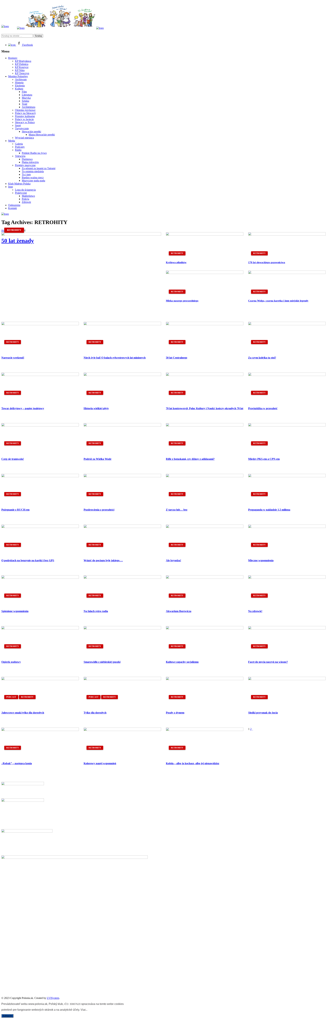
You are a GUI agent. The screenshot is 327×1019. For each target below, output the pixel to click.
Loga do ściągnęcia (25, 189)
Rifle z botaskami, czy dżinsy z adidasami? (190, 458)
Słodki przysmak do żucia (263, 712)
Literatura (27, 94)
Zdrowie (26, 202)
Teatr (24, 103)
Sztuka (25, 100)
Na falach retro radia (96, 611)
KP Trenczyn (22, 73)
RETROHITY (14, 230)
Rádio (18, 149)
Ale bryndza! (173, 560)
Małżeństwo (28, 195)
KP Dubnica (21, 64)
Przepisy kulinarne (25, 116)
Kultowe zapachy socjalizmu (182, 661)
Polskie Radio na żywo (34, 153)
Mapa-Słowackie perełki (42, 134)
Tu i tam (26, 174)
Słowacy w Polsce (25, 122)
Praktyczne (21, 192)
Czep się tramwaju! (12, 458)
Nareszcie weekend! (12, 357)
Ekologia (20, 85)
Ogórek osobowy (11, 661)
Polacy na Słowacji (25, 113)
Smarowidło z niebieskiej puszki (102, 661)
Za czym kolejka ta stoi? (262, 357)
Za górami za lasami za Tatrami (38, 168)
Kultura (19, 88)
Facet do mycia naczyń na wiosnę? (268, 661)
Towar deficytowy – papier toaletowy (22, 408)
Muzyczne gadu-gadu (33, 180)
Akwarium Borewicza (178, 611)
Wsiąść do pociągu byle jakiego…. (103, 560)
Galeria (19, 143)
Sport (18, 125)
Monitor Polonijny (18, 76)
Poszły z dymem (175, 712)
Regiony (12, 58)
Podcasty (20, 146)
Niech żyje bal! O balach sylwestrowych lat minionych (115, 357)
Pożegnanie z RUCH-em (15, 509)
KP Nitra (20, 70)
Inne (10, 186)
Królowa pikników (176, 262)
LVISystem (53, 998)
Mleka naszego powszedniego (182, 300)
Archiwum (21, 79)
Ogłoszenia (14, 205)
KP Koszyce (21, 67)
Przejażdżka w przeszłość (262, 408)
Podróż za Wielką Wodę (97, 458)
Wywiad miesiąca (24, 137)
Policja (25, 199)
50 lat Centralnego (176, 357)
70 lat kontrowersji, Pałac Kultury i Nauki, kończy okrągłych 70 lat (204, 408)
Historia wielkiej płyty (96, 408)
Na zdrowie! (255, 611)
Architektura (28, 107)
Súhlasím (7, 1016)
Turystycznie (22, 128)
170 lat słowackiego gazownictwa (266, 262)
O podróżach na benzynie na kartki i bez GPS (27, 560)
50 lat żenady (17, 241)
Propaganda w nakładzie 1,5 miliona (269, 509)
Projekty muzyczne (25, 165)
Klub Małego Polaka (19, 183)
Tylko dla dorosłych (95, 712)
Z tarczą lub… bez (176, 509)
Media (11, 140)
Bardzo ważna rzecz (33, 177)
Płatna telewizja (30, 162)
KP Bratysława (23, 61)
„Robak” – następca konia (16, 763)
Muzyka (26, 97)
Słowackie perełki (31, 131)
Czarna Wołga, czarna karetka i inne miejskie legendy (278, 300)
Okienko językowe (25, 110)
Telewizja (20, 156)
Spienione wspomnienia (14, 611)
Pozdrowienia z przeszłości (99, 509)
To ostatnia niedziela (33, 171)
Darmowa (27, 159)
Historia (19, 82)
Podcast (11, 697)
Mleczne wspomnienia (261, 560)
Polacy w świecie (24, 119)
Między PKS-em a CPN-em (264, 458)
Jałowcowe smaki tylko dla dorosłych (22, 712)
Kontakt (12, 208)
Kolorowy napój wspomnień (100, 763)
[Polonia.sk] (5, 26)
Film (24, 91)
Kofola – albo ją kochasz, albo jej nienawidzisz (192, 763)
